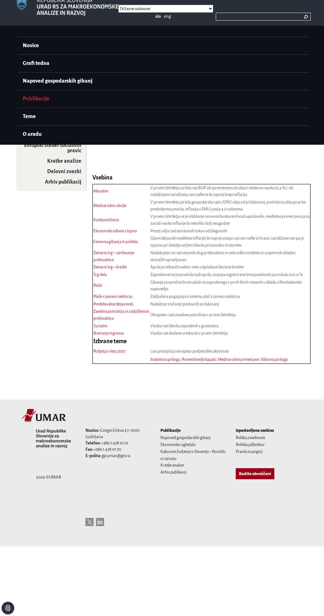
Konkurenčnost (106, 220)
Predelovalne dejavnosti (113, 304)
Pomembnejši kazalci (199, 359)
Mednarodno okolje (110, 206)
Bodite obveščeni (255, 473)
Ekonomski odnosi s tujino (115, 231)
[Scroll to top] (311, 603)
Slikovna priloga (274, 359)
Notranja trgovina (108, 333)
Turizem (100, 326)
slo (158, 16)
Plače (97, 285)
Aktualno (101, 191)
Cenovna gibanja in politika (115, 242)
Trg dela (100, 275)
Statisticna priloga (165, 359)
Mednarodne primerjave (238, 359)
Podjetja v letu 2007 (109, 351)
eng (167, 16)
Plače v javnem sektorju (112, 296)
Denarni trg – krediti (110, 267)
